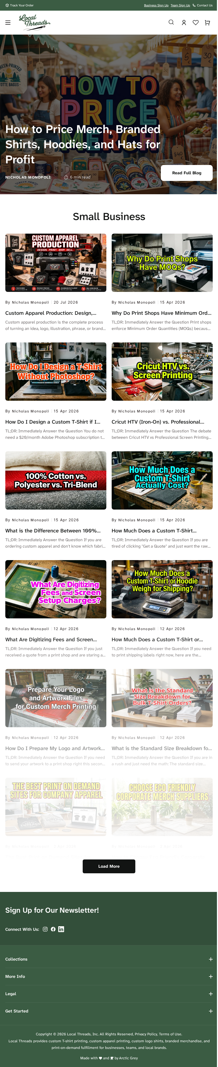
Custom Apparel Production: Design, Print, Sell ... (49, 313)
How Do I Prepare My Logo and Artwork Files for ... (53, 748)
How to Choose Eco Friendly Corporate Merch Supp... (156, 857)
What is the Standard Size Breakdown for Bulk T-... (159, 748)
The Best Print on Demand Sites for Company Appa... (48, 857)
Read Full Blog (182, 173)
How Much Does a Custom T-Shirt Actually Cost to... (150, 530)
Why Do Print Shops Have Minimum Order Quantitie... (152, 313)
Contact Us (205, 5)
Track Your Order (21, 5)
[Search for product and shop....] (167, 22)
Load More (107, 866)
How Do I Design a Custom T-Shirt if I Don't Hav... (51, 421)
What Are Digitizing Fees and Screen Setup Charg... (49, 639)
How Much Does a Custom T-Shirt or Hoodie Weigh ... (153, 639)
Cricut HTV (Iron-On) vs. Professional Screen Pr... (154, 421)
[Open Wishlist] (191, 22)
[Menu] (8, 22)
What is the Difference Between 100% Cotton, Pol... (51, 530)
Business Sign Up (156, 5)
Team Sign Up (180, 5)
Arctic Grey (126, 1058)
